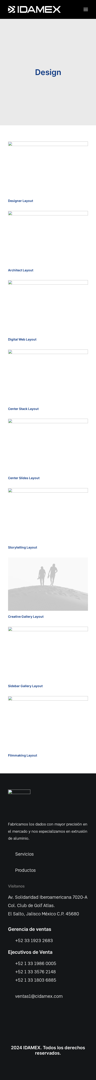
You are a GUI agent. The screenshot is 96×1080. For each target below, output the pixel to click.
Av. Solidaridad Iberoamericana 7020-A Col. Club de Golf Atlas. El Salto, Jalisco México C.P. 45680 (47, 905)
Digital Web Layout (22, 339)
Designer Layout (20, 201)
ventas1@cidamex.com (39, 996)
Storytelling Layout (22, 547)
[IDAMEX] (34, 9)
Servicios (24, 854)
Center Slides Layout (24, 478)
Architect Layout (20, 270)
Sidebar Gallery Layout (25, 686)
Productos (25, 870)
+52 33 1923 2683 (34, 940)
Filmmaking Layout (22, 755)
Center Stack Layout (23, 409)
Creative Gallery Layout (26, 616)
